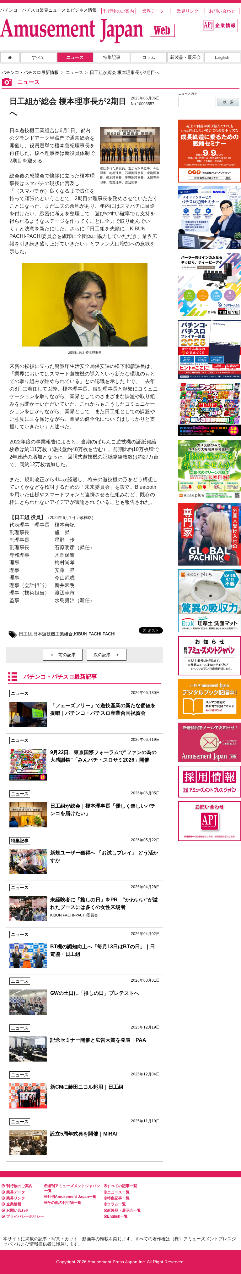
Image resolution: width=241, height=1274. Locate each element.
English (222, 57)
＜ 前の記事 (63, 654)
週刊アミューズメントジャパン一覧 (72, 1188)
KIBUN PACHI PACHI (94, 633)
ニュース (75, 57)
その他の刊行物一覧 (64, 1202)
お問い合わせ (222, 11)
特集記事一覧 (118, 1198)
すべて (38, 57)
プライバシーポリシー (25, 1216)
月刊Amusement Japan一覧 (71, 1196)
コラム (148, 57)
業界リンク (188, 11)
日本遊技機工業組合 (53, 633)
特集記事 (111, 57)
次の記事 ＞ (107, 654)
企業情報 (13, 1204)
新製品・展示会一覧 (124, 1210)
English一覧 (117, 1216)
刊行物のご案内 (118, 11)
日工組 (25, 633)
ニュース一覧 (118, 1192)
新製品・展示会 (185, 57)
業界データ (153, 11)
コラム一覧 (116, 1204)
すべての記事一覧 (122, 1186)
